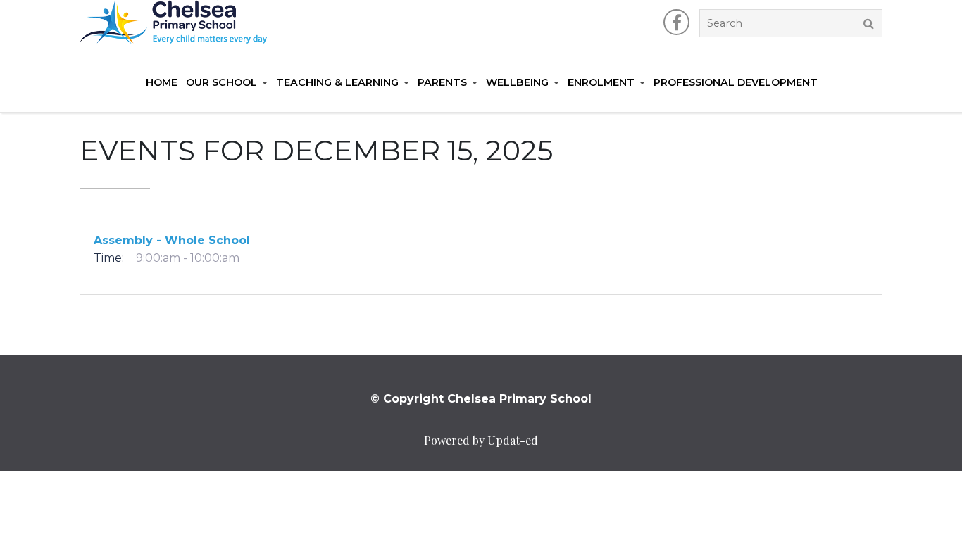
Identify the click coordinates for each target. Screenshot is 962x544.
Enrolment (601, 82)
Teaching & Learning (337, 82)
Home (161, 82)
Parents (442, 82)
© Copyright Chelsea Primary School (481, 398)
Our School (221, 82)
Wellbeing (517, 82)
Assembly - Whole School (172, 240)
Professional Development (736, 82)
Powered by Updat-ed (481, 440)
